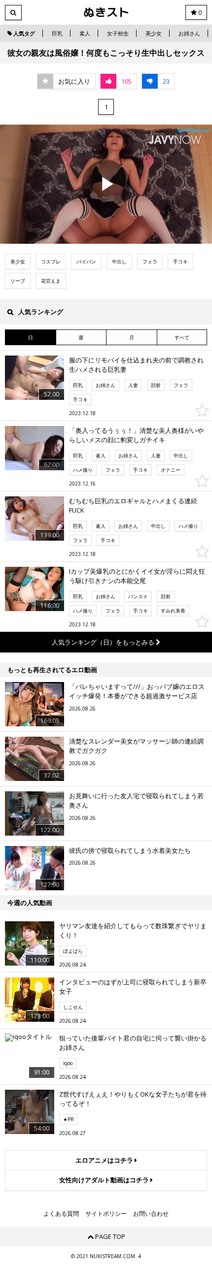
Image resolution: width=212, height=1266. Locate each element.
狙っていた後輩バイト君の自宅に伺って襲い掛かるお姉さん (133, 1043)
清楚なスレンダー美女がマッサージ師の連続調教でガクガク (136, 746)
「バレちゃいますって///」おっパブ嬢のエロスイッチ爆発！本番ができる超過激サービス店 (137, 691)
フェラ (149, 261)
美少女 (153, 33)
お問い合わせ (151, 1214)
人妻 (133, 385)
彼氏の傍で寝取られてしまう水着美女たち (130, 850)
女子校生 (118, 33)
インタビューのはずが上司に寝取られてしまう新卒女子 (133, 986)
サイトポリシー (106, 1214)
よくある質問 (61, 1214)
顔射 (156, 385)
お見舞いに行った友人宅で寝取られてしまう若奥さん (136, 800)
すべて (182, 337)
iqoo (67, 1063)
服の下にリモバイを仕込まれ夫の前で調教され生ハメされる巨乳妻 (136, 365)
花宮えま (51, 280)
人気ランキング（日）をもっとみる (104, 642)
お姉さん (189, 33)
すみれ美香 (173, 610)
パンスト (138, 596)
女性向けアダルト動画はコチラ (104, 1179)
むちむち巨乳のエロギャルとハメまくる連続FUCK (133, 505)
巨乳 (57, 33)
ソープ (17, 280)
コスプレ (51, 261)
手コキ (180, 261)
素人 (84, 33)
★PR (68, 1119)
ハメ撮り (83, 469)
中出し (119, 261)
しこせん (73, 1007)
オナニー (170, 469)
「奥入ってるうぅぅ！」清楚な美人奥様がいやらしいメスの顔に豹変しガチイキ (136, 435)
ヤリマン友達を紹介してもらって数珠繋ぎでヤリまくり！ (133, 930)
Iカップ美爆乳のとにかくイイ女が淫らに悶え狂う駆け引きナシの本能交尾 (137, 576)
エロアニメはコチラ (105, 1160)
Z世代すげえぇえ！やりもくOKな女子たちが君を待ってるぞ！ (133, 1099)
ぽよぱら (73, 950)
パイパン (86, 261)
